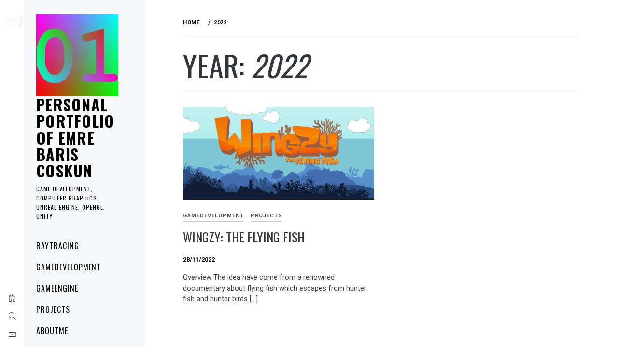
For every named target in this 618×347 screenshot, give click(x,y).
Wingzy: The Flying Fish (244, 236)
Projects (53, 309)
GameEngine (57, 288)
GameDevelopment (68, 267)
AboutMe (52, 330)
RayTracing (57, 246)
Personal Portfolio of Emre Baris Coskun (75, 137)
